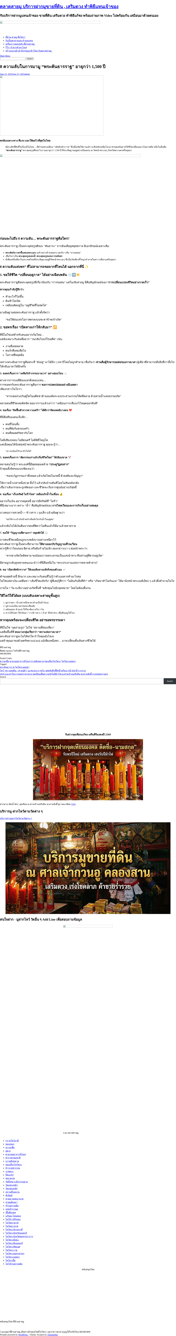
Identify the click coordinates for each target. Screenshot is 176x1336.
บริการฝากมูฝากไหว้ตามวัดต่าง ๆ (16, 818)
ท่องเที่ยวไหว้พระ (52, 661)
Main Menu (5, 56)
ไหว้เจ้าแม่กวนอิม (14, 1264)
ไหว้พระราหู (11, 1250)
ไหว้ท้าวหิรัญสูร (13, 1219)
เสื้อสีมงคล (11, 1212)
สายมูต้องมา (11, 1202)
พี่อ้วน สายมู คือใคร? (15, 37)
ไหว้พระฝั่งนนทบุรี (14, 1243)
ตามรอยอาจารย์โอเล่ (20, 661)
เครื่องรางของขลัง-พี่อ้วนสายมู (20, 44)
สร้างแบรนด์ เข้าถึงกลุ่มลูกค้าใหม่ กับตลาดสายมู (29, 51)
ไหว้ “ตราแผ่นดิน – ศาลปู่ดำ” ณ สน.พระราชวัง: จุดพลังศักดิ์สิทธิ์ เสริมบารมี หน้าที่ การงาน (43, 670)
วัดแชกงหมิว (12, 1185)
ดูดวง (8, 1151)
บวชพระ (10, 1171)
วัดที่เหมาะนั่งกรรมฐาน (17, 1182)
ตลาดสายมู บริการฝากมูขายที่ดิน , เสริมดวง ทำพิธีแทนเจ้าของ (59, 6)
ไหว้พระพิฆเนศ (13, 1247)
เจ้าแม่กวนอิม (12, 1205)
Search (3, 677)
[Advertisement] (22, 1295)
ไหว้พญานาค (12, 1226)
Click (73, 804)
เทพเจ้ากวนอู (12, 1209)
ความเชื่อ (4, 661)
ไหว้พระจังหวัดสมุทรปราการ (19, 1236)
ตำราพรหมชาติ (13, 1158)
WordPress (23, 1335)
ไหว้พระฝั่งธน (12, 1240)
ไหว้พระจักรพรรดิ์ (14, 1229)
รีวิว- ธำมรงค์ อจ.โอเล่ (16, 47)
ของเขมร (10, 1144)
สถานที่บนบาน (13, 1192)
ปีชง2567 (10, 1175)
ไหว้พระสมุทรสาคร (15, 1253)
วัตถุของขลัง (11, 1188)
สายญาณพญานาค (15, 1199)
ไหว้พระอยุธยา (68, 661)
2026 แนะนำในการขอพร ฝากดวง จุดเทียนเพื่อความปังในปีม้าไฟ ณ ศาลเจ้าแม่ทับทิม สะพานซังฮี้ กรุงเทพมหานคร (54, 674)
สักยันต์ (9, 1195)
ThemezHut (52, 1335)
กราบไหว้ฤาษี (12, 1140)
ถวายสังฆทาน (37, 661)
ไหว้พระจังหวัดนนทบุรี (16, 1233)
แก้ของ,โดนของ (13, 1216)
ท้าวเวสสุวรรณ (13, 1168)
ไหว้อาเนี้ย (10, 1260)
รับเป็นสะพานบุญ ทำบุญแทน (19, 40)
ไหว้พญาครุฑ (12, 1223)
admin (27, 74)
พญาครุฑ (10, 1178)
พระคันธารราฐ (7, 667)
